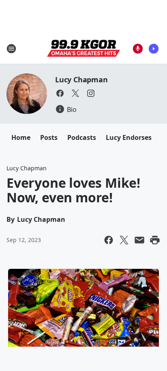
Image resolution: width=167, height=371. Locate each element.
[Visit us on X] (75, 93)
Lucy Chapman (81, 79)
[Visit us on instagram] (91, 93)
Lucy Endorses (129, 137)
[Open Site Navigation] (11, 49)
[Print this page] (155, 240)
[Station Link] (83, 48)
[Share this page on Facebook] (108, 240)
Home (20, 137)
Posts (49, 137)
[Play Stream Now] (153, 49)
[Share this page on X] (124, 240)
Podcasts (81, 137)
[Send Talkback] (138, 49)
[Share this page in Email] (139, 240)
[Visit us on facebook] (60, 93)
